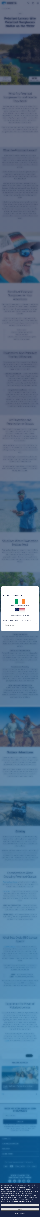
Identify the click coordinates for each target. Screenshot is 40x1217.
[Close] (36, 589)
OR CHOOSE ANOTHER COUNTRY (18, 620)
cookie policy (18, 1201)
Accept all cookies (20, 1205)
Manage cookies (20, 1213)
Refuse (20, 1209)
